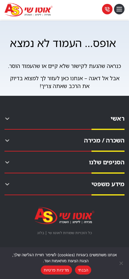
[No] (121, 263)
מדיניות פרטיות (56, 270)
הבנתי (83, 270)
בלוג (40, 232)
